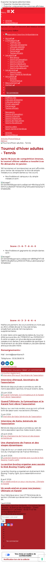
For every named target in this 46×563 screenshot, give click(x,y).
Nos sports (14, 57)
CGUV (8, 536)
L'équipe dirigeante (18, 45)
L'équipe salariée (17, 47)
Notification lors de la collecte (16, 559)
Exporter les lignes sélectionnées (15, 2)
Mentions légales (12, 534)
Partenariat (15, 51)
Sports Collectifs (17, 62)
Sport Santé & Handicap (20, 74)
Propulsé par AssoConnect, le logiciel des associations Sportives (23, 547)
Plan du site (10, 529)
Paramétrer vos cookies (15, 538)
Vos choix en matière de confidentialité (25, 555)
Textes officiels (16, 53)
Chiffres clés (15, 43)
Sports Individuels (18, 64)
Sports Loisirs (15, 72)
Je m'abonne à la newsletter (13, 514)
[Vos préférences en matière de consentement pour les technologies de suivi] (42, 559)
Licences (9, 531)
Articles (8, 21)
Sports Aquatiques (18, 68)
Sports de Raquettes (19, 66)
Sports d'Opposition (18, 60)
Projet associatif (17, 49)
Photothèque (11, 23)
